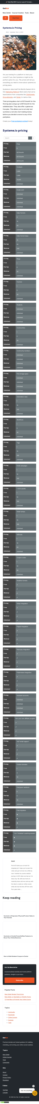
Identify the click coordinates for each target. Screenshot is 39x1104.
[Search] (30, 138)
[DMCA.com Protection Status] (4, 1103)
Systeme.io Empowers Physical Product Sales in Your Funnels (19, 916)
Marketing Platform (12, 92)
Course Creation (18, 13)
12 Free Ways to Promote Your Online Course (18, 999)
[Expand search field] (5, 18)
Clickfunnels (30, 94)
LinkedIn (5, 1092)
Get (6, 8)
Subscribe (19, 980)
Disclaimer (6, 1080)
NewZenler (11, 1015)
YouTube (5, 1090)
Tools (27, 13)
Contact (5, 1075)
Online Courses (12, 1017)
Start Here (16, 18)
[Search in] (33, 138)
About (32, 13)
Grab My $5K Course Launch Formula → (20, 2)
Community (11, 1012)
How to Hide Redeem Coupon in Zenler (16, 956)
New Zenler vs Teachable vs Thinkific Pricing (18, 997)
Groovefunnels (8, 97)
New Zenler (7, 13)
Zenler (18, 97)
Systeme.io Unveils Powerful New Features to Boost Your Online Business (18, 937)
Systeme (10, 1020)
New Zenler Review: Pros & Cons (14, 994)
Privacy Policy (7, 1077)
